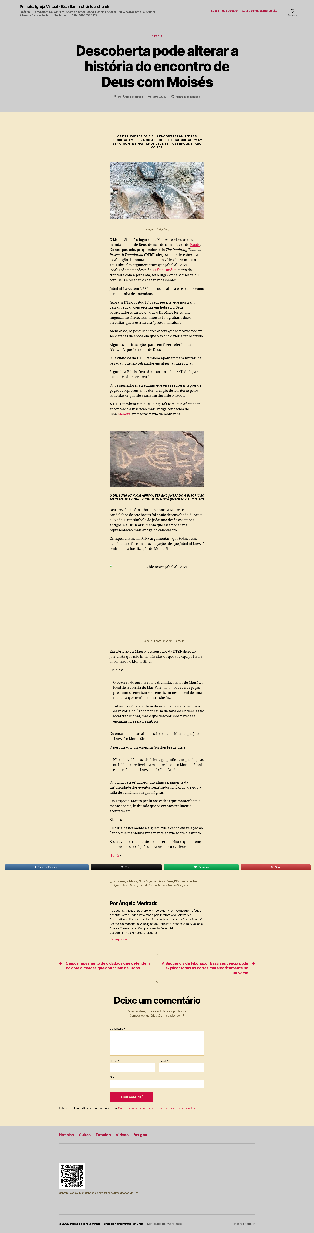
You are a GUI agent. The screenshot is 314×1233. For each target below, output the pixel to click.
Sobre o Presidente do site (260, 10)
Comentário (117, 1028)
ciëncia (161, 881)
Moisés (162, 885)
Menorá (124, 414)
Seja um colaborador (224, 10)
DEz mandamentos (185, 881)
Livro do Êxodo (148, 885)
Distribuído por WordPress (164, 1223)
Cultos (85, 1134)
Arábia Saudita (164, 270)
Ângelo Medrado (133, 96)
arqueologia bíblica (125, 881)
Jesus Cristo (129, 885)
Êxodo (195, 245)
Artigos (140, 1134)
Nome (114, 1061)
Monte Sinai (175, 885)
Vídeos (122, 1134)
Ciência (157, 36)
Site (112, 1077)
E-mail (163, 1061)
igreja (117, 885)
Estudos (103, 1134)
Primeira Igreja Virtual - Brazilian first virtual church (64, 7)
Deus (170, 881)
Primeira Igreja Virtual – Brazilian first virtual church (106, 1223)
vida (186, 885)
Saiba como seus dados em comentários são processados (156, 1108)
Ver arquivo (118, 939)
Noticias (66, 1134)
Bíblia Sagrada (147, 881)
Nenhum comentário (188, 96)
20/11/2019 (159, 96)
